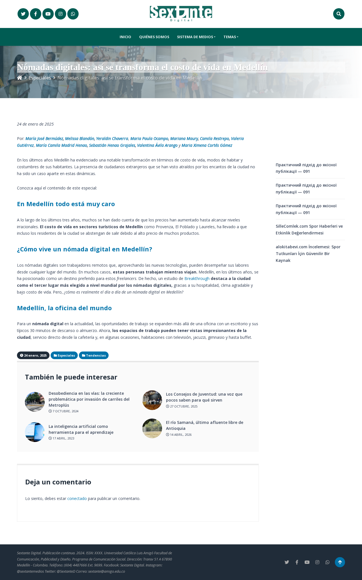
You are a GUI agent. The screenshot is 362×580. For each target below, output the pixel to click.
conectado (77, 498)
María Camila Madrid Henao (61, 145)
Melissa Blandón (79, 138)
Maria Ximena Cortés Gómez (207, 145)
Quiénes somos (154, 37)
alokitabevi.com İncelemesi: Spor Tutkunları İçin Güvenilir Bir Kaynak (308, 253)
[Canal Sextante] (73, 14)
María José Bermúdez (44, 138)
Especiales (40, 77)
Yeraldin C (105, 138)
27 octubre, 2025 (183, 406)
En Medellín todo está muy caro (66, 204)
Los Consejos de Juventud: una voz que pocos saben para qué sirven (204, 397)
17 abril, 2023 (63, 438)
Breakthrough (197, 278)
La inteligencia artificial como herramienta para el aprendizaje (81, 429)
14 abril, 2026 (180, 434)
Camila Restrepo (214, 138)
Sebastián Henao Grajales (112, 145)
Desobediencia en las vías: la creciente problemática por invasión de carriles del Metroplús (89, 399)
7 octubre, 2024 (65, 411)
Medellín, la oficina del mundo (64, 308)
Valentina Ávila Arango (157, 145)
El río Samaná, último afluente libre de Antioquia (204, 425)
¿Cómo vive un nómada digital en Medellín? (84, 249)
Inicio (125, 37)
